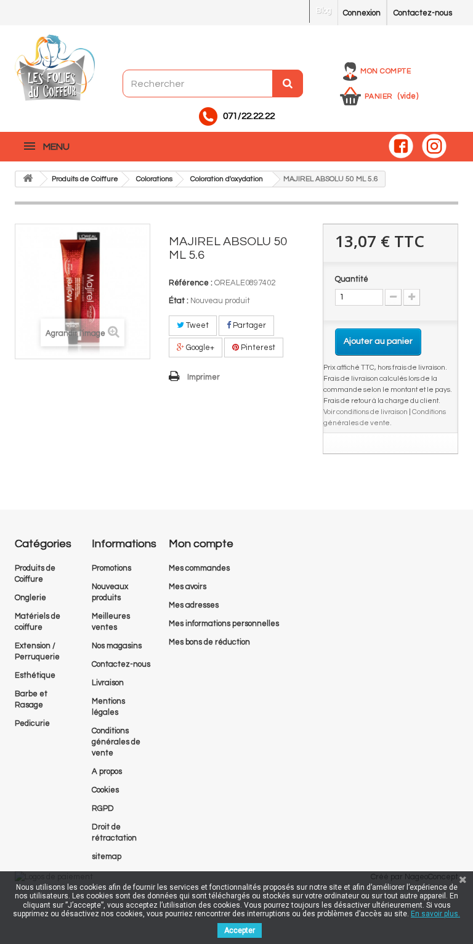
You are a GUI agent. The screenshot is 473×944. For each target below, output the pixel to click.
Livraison (108, 682)
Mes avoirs (187, 586)
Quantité (351, 279)
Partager (248, 325)
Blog (323, 10)
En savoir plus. (435, 913)
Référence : (190, 283)
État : (178, 300)
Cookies (105, 790)
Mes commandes (199, 568)
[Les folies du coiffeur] (55, 68)
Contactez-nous (423, 13)
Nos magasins (117, 645)
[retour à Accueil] (27, 179)
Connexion (362, 13)
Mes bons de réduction (209, 642)
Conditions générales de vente (116, 741)
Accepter (239, 930)
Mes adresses (194, 605)
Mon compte (385, 71)
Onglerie (30, 597)
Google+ (199, 347)
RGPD (103, 808)
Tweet (196, 325)
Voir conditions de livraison (365, 411)
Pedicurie (32, 723)
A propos (107, 771)
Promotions (111, 568)
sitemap (106, 856)
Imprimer (203, 377)
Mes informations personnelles (224, 623)
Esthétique (35, 675)
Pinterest (257, 347)
